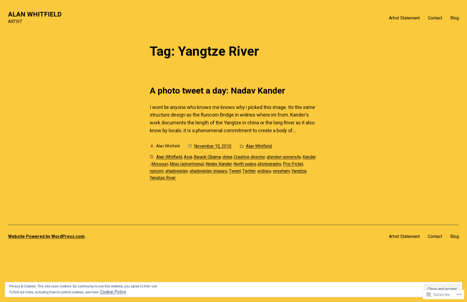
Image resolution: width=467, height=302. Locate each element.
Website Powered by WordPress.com (46, 236)
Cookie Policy (113, 291)
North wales (245, 164)
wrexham (281, 171)
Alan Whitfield (259, 146)
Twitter (249, 171)
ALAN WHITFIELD (35, 14)
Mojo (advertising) (187, 164)
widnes (264, 171)
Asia (188, 157)
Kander (309, 157)
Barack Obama (207, 157)
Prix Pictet (293, 164)
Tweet (235, 171)
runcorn (157, 171)
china (227, 157)
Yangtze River (163, 177)
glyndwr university (284, 157)
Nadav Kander (219, 164)
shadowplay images (208, 171)
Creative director (249, 157)
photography (269, 164)
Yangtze (298, 171)
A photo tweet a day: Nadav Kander (217, 90)
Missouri (159, 164)
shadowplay (176, 171)
